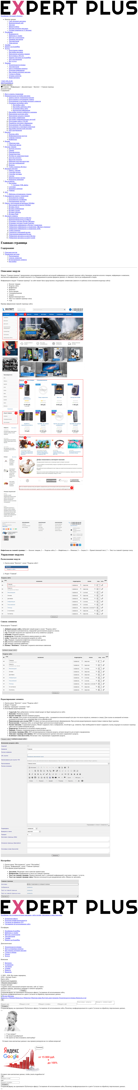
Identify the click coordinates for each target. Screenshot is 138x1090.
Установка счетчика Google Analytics (21, 223)
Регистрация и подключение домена (21, 99)
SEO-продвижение (15, 59)
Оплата (7, 954)
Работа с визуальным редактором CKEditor (19, 203)
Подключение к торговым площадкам (22, 127)
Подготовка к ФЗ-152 (16, 56)
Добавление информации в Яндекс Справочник (25, 225)
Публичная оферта (11, 918)
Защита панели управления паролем (21, 97)
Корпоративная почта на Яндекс (20, 218)
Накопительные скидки (17, 178)
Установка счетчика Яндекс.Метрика (21, 221)
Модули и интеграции (16, 37)
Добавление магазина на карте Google (22, 238)
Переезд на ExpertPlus (12, 47)
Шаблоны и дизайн (15, 36)
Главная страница (15, 137)
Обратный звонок (15, 145)
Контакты (8, 963)
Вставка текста (14, 207)
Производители (14, 152)
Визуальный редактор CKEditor (20, 205)
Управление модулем (12, 254)
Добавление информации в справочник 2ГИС (25, 228)
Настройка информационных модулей (22, 119)
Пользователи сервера (16, 198)
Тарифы (7, 45)
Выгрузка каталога (15, 159)
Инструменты (9, 181)
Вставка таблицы (15, 212)
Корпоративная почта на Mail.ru (20, 219)
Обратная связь (14, 143)
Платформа (9, 32)
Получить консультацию (9, 983)
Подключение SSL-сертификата (20, 125)
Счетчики (12, 187)
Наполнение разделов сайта (18, 114)
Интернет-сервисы (11, 216)
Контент (8, 132)
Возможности (13, 34)
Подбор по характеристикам (18, 156)
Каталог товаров (10, 147)
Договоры (8, 966)
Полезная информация (16, 70)
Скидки (11, 176)
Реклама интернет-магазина (18, 28)
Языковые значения (15, 188)
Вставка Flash (13, 214)
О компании (9, 965)
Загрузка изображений (16, 163)
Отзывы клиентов (15, 76)
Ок (2, 1000)
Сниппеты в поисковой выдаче (19, 232)
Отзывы (7, 968)
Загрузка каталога (15, 158)
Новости (8, 970)
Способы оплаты (15, 172)
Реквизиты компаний (16, 179)
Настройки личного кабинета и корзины (23, 112)
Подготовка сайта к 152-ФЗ (18, 121)
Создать (23, 990)
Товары (11, 150)
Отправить (5, 1006)
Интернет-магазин (11, 168)
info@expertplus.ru (7, 83)
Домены (12, 190)
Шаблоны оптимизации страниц (20, 194)
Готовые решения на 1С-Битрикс (20, 30)
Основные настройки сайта (18, 103)
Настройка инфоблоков (17, 117)
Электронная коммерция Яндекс (20, 234)
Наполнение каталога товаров (19, 54)
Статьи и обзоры (14, 74)
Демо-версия (13, 43)
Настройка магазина (16, 52)
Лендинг (12, 25)
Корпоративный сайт (16, 23)
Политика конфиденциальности (16, 920)
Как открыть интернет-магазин (19, 72)
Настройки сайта (19, 105)
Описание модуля (11, 252)
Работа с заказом (14, 170)
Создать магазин (7, 85)
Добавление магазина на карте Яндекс (22, 236)
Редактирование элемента (18, 260)
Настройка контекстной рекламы (20, 128)
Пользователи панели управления (16, 196)
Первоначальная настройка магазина (17, 96)
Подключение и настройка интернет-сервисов (25, 101)
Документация (14, 41)
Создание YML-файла (20, 185)
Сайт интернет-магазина (17, 21)
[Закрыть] (1, 1010)
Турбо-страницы (14, 230)
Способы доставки (15, 174)
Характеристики (14, 154)
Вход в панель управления (14, 94)
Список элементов (15, 258)
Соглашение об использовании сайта (17, 924)
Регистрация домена (16, 50)
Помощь (8, 63)
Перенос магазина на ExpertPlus (20, 57)
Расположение (14, 256)
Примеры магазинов (16, 39)
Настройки (12, 183)
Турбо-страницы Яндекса (17, 167)
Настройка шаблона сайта (22, 107)
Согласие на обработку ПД (14, 922)
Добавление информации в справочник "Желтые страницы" (30, 227)
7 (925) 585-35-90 (7, 81)
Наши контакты (14, 77)
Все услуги (13, 61)
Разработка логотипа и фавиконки (21, 123)
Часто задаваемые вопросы (18, 68)
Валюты (12, 165)
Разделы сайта (14, 134)
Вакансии (8, 972)
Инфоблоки (13, 139)
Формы (7, 141)
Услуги (7, 48)
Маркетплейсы (14, 26)
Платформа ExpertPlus (12, 931)
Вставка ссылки (14, 210)
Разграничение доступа (17, 201)
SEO (6, 192)
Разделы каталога (15, 148)
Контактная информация (21, 110)
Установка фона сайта (20, 108)
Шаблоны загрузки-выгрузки (19, 161)
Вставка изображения (16, 208)
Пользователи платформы (18, 199)
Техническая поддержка (17, 65)
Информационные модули (18, 136)
